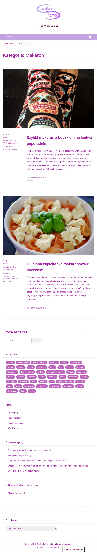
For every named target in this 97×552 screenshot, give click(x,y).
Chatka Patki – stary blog (23, 485)
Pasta (42, 377)
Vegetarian (42, 386)
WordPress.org (15, 428)
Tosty (18, 386)
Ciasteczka (75, 362)
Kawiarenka (12, 372)
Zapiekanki (7, 281)
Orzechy (32, 377)
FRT (58, 547)
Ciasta (64, 362)
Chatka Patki (47, 544)
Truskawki (29, 386)
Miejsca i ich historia (55, 372)
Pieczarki (52, 377)
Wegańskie (55, 386)
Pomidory (73, 377)
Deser (30, 367)
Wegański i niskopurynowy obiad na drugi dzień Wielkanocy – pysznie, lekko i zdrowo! (48, 466)
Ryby (33, 382)
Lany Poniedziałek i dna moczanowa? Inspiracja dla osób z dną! (37, 460)
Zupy (23, 391)
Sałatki (43, 382)
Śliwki (32, 391)
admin (5, 137)
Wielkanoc (68, 386)
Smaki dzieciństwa (65, 382)
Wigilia (79, 386)
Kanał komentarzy (16, 423)
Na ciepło (22, 43)
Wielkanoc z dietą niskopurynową (23, 471)
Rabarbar (23, 382)
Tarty (9, 386)
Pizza (62, 377)
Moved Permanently (17, 493)
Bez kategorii (23, 362)
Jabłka (69, 367)
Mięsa (70, 372)
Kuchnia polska (9, 276)
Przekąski (11, 382)
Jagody (80, 367)
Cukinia (10, 367)
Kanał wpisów (14, 418)
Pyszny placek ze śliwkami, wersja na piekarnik (30, 450)
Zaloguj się (13, 413)
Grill (60, 367)
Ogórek (21, 377)
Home (6, 43)
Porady (84, 377)
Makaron (13, 43)
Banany (10, 362)
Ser (51, 382)
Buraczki (53, 362)
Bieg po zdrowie (39, 362)
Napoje (10, 377)
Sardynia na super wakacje (20, 455)
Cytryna (21, 367)
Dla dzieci (41, 367)
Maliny (40, 372)
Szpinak (80, 382)
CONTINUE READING (36, 177)
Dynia (52, 367)
